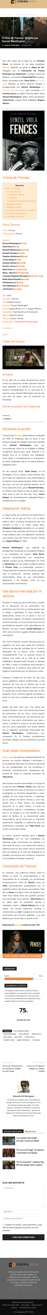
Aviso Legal (25, 1305)
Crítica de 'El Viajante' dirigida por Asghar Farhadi (35, 1068)
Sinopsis (12, 198)
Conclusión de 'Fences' (14, 216)
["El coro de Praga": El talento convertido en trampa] (9, 1153)
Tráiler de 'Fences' (16, 195)
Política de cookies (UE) (11, 1305)
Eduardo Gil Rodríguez (12, 45)
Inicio (3, 15)
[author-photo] (24, 1093)
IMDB (5, 335)
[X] (10, 53)
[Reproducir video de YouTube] (23, 357)
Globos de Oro (36, 1034)
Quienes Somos (36, 1305)
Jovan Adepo (8, 1037)
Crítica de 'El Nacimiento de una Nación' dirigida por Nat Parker (13, 1068)
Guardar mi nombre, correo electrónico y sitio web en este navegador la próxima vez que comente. (22, 1227)
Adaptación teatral (12, 207)
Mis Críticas (18, 1037)
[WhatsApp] (28, 53)
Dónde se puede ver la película (21, 201)
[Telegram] (22, 53)
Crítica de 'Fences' (12, 188)
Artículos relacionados (13, 1131)
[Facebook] (5, 53)
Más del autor (30, 1131)
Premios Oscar (29, 1037)
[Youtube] (37, 1289)
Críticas (10, 15)
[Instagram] (16, 1289)
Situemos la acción (13, 204)
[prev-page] (4, 1174)
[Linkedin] (16, 53)
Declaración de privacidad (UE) (22, 1302)
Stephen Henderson (23, 1040)
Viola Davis (36, 1040)
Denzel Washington (10, 1034)
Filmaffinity (7, 328)
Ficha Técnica (14, 192)
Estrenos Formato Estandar (25, 15)
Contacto (14, 1307)
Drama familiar (24, 1034)
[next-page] (8, 1174)
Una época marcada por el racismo (19, 210)
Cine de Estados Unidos (21, 1031)
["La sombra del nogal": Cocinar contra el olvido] (9, 1141)
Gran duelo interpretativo (15, 213)
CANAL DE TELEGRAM (30, 955)
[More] (34, 53)
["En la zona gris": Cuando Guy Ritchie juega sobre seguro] (9, 1165)
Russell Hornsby (9, 1040)
